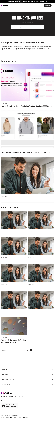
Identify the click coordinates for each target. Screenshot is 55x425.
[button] (53, 5)
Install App (47, 5)
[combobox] (28, 27)
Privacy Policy (25, 417)
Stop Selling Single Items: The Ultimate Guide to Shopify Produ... (26, 152)
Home (2, 10)
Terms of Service (9, 417)
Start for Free (43, 1)
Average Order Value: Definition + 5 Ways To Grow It (13, 341)
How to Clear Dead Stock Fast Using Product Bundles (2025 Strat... (26, 106)
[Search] (13, 27)
